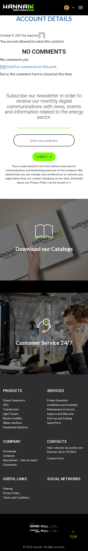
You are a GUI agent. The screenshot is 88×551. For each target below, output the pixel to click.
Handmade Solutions (15, 427)
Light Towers (10, 413)
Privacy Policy (11, 493)
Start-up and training (59, 418)
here (68, 182)
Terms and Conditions (16, 497)
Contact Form (55, 458)
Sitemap (8, 488)
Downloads (10, 464)
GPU (6, 404)
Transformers (11, 409)
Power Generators (14, 400)
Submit (42, 156)
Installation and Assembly (62, 404)
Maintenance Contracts (61, 409)
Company (9, 455)
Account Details (44, 18)
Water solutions (12, 422)
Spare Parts (54, 422)
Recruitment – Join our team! (20, 460)
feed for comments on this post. (28, 66)
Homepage (9, 451)
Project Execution (57, 400)
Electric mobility (12, 418)
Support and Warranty (60, 413)
